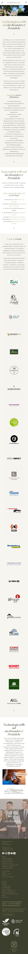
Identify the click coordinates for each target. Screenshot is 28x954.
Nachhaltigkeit (6, 887)
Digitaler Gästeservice (8, 890)
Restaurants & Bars (8, 861)
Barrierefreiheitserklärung (10, 894)
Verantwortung (6, 889)
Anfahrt (4, 884)
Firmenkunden (6, 886)
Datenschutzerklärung (8, 892)
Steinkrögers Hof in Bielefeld (18, 217)
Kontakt (4, 882)
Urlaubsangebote (7, 859)
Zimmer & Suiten (7, 858)
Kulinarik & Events (7, 863)
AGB (3, 895)
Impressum (5, 897)
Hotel (3, 856)
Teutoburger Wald (7, 868)
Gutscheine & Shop (7, 866)
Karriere (4, 881)
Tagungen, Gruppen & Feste (10, 864)
